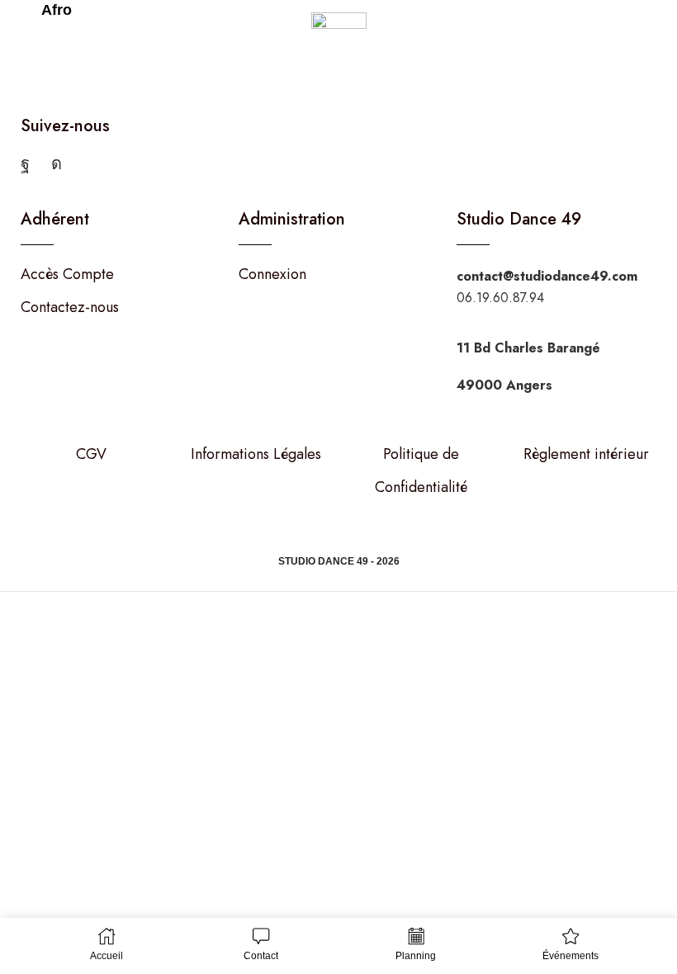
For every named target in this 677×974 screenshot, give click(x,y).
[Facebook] (25, 163)
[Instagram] (56, 163)
